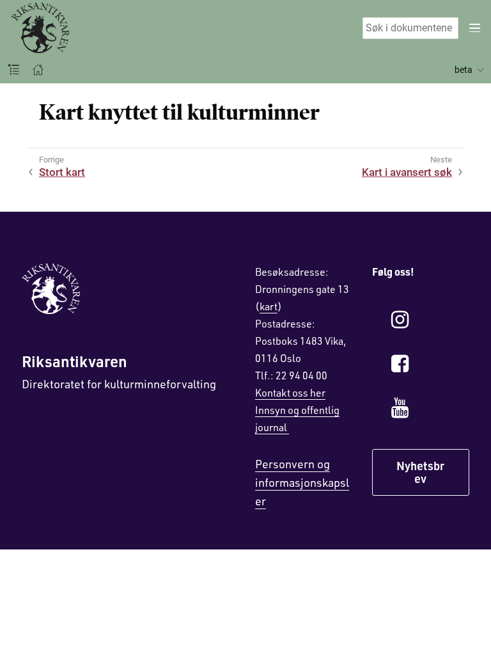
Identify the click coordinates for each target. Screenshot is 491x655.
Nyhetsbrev (420, 472)
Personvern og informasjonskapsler (302, 482)
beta (463, 70)
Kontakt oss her (290, 392)
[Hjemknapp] (38, 69)
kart (268, 306)
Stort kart (62, 172)
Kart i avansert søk (407, 172)
